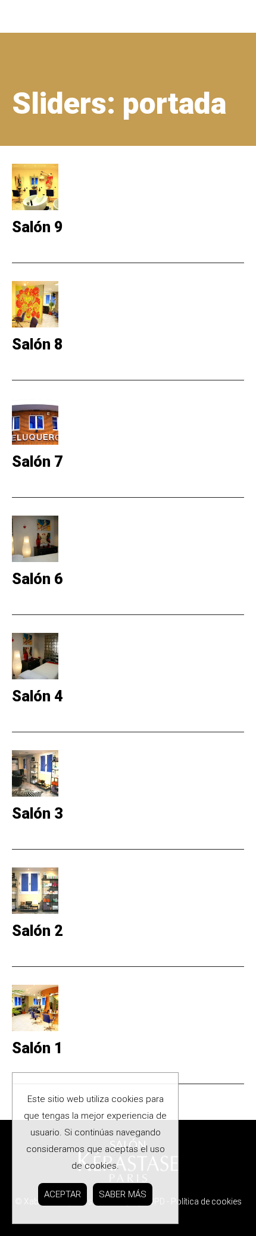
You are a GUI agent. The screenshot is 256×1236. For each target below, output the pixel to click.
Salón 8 (37, 344)
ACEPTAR (62, 1194)
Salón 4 (37, 696)
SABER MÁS (122, 1194)
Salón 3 (37, 813)
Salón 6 (37, 579)
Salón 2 (37, 931)
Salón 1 (37, 1048)
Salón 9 (37, 227)
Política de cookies (206, 1201)
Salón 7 (37, 461)
